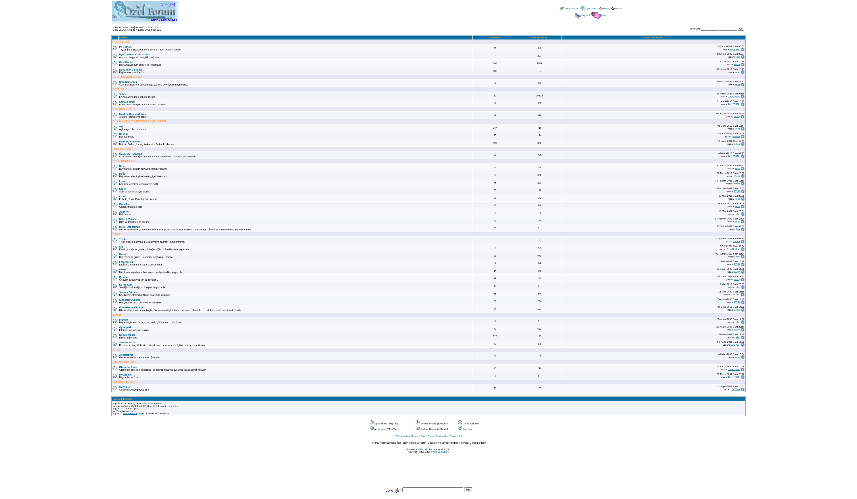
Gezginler (125, 387)
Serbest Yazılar (127, 342)
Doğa (122, 173)
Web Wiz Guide (441, 452)
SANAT (117, 234)
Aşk (121, 126)
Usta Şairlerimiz (128, 82)
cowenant (735, 49)
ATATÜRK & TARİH (124, 109)
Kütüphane (125, 284)
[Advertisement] (428, 459)
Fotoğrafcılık (126, 262)
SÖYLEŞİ (118, 89)
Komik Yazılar (127, 335)
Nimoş (737, 116)
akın (738, 214)
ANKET (117, 349)
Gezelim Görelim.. (123, 382)
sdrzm (737, 64)
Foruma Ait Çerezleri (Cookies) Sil (445, 436)
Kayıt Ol (585, 15)
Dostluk (123, 134)
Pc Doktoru (125, 47)
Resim (123, 254)
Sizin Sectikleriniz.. (124, 362)
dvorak (736, 241)
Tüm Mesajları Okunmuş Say (410, 436)
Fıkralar (123, 319)
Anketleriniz (126, 354)
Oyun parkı (125, 327)
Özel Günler (126, 62)
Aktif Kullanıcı (130, 413)
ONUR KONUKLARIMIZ (127, 77)
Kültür (123, 196)
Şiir (121, 246)
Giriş (603, 15)
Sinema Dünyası (128, 292)
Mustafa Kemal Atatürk (132, 114)
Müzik (122, 269)
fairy (738, 229)
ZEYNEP (735, 294)
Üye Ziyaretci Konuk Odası (134, 54)
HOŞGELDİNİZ (121, 42)
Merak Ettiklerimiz (129, 226)
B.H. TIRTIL (734, 104)
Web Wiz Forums (428, 449)
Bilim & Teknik (127, 219)
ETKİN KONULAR (123, 161)
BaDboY (736, 389)
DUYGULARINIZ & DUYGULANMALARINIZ (139, 121)
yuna (737, 72)
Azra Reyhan (733, 249)
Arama (606, 8)
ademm (736, 136)
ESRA (737, 191)
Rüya (122, 166)
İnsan (122, 181)
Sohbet (123, 94)
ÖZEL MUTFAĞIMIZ (130, 153)
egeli (737, 57)
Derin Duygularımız (130, 141)
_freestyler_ (734, 96)
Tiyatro (123, 239)
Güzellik (124, 204)
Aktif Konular (571, 8)
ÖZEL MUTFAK (121, 148)
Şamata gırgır (127, 101)
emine (132, 411)
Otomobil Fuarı (128, 367)
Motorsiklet (125, 374)
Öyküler (123, 277)
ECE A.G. (735, 345)
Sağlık (122, 189)
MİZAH (116, 314)
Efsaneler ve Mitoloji (131, 307)
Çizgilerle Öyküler (129, 300)
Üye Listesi (591, 8)
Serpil (737, 176)
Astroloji (124, 211)
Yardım (618, 8)
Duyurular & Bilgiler (130, 69)
